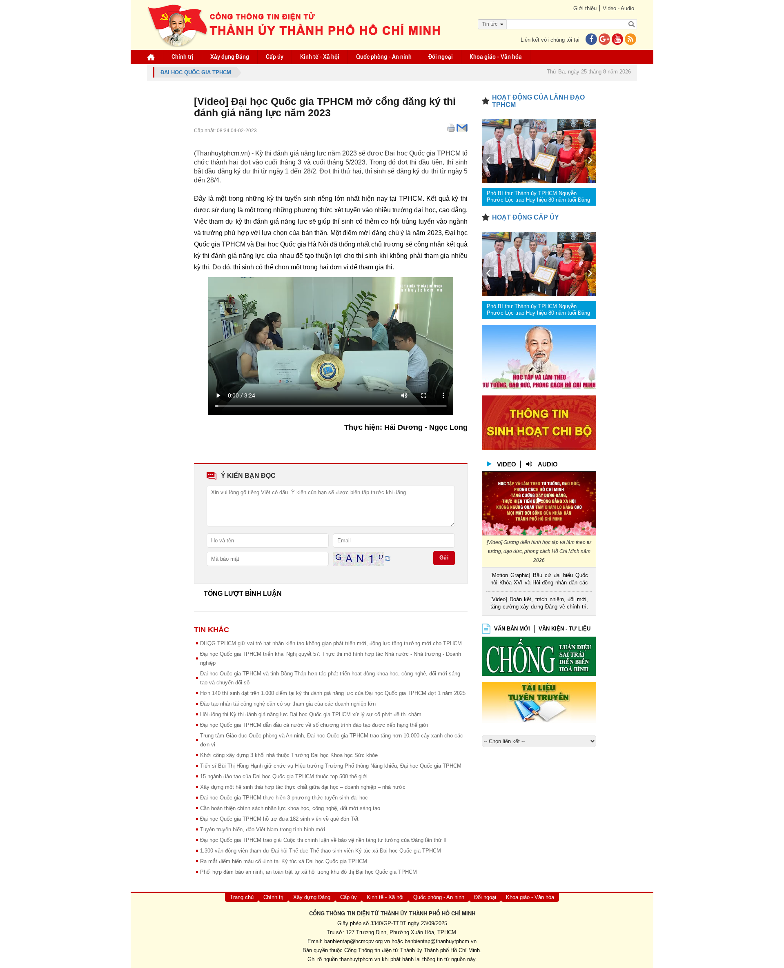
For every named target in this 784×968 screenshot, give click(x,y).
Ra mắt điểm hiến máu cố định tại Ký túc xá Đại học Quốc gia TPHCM (283, 861)
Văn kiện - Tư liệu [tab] (564, 629)
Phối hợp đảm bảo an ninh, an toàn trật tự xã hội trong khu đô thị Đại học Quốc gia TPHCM (308, 872)
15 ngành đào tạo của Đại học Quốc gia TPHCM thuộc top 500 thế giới (284, 776)
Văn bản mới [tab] (512, 629)
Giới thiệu (585, 8)
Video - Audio (618, 8)
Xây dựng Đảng (229, 56)
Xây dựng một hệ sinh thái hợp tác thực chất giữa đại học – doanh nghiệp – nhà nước (302, 787)
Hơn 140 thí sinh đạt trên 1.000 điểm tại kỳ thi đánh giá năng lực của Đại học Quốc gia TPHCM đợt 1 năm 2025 (333, 693)
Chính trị (183, 56)
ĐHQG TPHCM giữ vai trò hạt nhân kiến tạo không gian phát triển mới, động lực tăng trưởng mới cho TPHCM (331, 643)
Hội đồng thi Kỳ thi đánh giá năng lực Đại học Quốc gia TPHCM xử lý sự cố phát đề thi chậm (310, 714)
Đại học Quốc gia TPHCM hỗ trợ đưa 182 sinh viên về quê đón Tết (279, 819)
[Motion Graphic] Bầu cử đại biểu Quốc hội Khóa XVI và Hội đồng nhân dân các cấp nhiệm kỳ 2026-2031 (539, 579)
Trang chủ (242, 897)
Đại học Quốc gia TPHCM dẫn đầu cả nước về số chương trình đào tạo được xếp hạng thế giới (314, 725)
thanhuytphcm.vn (359, 959)
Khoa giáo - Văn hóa (496, 56)
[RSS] (630, 40)
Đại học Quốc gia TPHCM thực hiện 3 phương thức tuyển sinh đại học (284, 798)
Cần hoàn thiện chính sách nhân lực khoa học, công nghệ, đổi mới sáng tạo (290, 808)
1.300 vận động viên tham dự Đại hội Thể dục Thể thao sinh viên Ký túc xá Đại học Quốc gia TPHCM (320, 851)
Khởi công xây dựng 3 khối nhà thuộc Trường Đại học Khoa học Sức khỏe (289, 755)
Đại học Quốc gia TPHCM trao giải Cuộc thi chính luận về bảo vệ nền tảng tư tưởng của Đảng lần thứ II (323, 840)
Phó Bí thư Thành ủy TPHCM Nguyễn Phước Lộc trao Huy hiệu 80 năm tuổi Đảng (538, 196)
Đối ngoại (440, 56)
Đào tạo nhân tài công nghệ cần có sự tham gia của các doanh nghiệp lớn (288, 704)
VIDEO (506, 464)
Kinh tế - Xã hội (319, 56)
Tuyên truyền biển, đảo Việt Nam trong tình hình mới (262, 829)
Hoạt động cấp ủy (525, 217)
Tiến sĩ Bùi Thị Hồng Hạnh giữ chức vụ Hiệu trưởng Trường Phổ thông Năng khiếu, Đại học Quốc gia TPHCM (330, 766)
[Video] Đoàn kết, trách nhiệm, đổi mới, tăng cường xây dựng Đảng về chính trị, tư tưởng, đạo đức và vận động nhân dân (539, 603)
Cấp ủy (274, 56)
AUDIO (548, 464)
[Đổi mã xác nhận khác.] (387, 558)
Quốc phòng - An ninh (384, 56)
